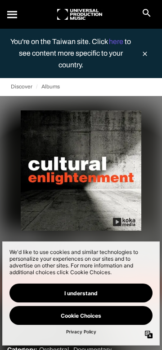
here (117, 41)
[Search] (12, 14)
